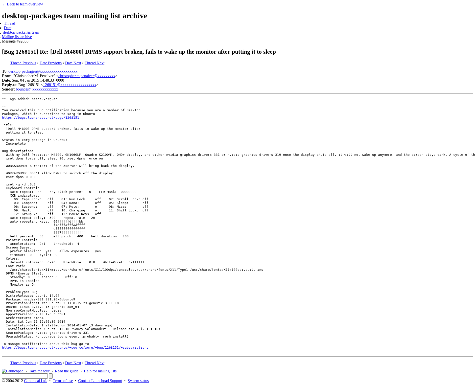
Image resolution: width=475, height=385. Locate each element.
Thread (9, 23)
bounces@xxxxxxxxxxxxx (37, 89)
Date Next (73, 63)
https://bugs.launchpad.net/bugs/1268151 (40, 117)
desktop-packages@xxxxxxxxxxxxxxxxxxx (42, 71)
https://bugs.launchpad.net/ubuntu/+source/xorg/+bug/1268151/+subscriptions (75, 347)
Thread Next (94, 63)
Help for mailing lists (100, 371)
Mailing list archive (17, 37)
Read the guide (66, 371)
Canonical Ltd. (35, 381)
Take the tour (39, 371)
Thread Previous (23, 63)
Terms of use (63, 381)
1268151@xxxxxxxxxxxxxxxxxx (69, 85)
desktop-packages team (21, 32)
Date (7, 28)
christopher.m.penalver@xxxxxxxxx (86, 76)
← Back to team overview (22, 4)
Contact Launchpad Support (100, 381)
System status (138, 381)
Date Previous (51, 63)
